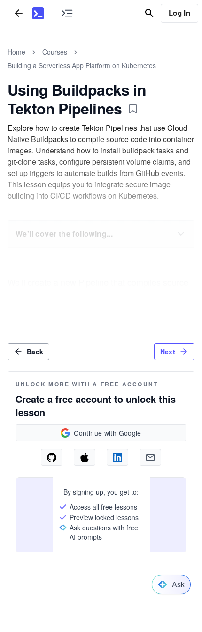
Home (16, 51)
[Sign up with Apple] (84, 457)
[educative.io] (38, 13)
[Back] (19, 13)
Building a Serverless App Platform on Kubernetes (82, 65)
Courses (54, 51)
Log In (179, 13)
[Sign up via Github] (51, 457)
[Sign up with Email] (150, 457)
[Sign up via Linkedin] (117, 457)
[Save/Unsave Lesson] (132, 108)
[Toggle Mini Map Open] (67, 13)
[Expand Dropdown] (181, 234)
